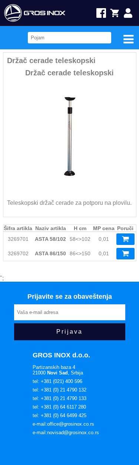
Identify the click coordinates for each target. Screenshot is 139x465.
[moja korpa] (117, 13)
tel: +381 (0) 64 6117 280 (59, 407)
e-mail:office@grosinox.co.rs (63, 424)
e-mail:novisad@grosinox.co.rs (66, 432)
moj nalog (131, 13)
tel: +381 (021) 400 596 (57, 381)
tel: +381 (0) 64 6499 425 (59, 415)
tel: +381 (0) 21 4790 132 (59, 390)
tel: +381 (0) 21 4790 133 (59, 398)
